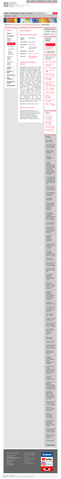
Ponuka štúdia (24, 24)
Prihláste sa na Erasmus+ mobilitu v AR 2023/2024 (50, 409)
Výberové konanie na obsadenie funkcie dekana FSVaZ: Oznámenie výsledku (50, 423)
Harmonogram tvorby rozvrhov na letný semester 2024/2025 (50, 324)
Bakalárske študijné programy (34, 24)
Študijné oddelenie (10, 463)
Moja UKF (55, 1)
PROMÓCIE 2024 (50, 342)
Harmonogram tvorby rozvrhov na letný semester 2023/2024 (50, 403)
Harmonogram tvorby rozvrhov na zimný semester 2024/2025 (50, 346)
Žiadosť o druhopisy (49, 67)
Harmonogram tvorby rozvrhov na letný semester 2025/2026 (50, 188)
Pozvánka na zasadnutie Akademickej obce (50, 378)
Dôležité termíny (27, 461)
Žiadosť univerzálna (49, 62)
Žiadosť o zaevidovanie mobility (48, 96)
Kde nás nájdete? (50, 440)
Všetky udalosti (50, 52)
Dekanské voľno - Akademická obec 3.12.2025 (50, 152)
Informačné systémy (41, 1)
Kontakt (49, 1)
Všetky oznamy (50, 445)
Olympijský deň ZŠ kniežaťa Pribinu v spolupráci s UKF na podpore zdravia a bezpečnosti (50, 230)
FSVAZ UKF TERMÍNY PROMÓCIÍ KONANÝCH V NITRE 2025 (49, 238)
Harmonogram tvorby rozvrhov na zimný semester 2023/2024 (50, 430)
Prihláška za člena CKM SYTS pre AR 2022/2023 (50, 436)
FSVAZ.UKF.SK (16, 24)
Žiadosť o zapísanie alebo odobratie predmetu (49, 78)
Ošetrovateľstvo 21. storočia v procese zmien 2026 (49, 48)
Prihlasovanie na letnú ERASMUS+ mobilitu (50, 352)
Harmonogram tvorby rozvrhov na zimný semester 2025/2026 (50, 264)
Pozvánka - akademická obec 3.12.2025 (50, 158)
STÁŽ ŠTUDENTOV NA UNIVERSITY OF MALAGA (50, 194)
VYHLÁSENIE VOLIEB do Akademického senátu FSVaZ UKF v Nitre (50, 277)
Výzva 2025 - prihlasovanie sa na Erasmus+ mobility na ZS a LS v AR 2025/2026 (50, 285)
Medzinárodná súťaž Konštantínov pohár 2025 (50, 270)
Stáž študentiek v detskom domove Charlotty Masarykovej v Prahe (50, 331)
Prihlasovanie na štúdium (28, 463)
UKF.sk (28, 1)
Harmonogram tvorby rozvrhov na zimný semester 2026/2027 (50, 146)
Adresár (33, 1)
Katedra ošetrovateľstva (33, 53)
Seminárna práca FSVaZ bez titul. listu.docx (49, 118)
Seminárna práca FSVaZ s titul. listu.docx (49, 122)
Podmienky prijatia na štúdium (29, 459)
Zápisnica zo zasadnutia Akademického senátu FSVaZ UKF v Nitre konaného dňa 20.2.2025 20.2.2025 (50, 295)
